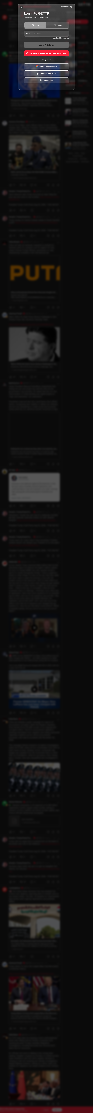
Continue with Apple (48, 73)
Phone (59, 25)
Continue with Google (48, 66)
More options (48, 80)
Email (36, 25)
